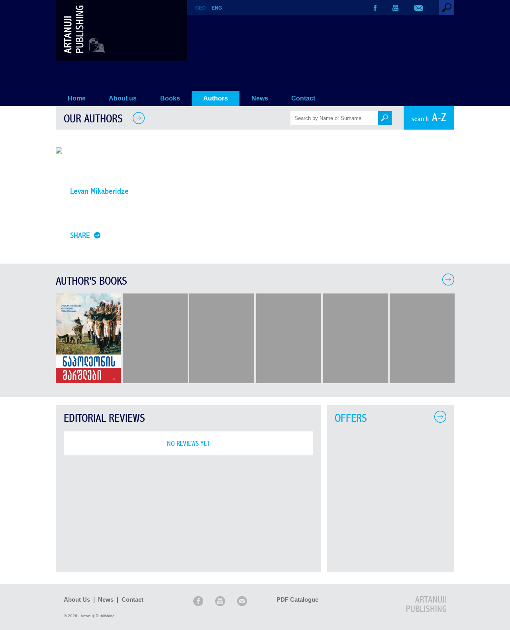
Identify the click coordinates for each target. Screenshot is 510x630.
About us (123, 98)
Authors (215, 98)
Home (77, 98)
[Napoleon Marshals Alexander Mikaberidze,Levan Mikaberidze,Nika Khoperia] (88, 381)
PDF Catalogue (297, 599)
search (429, 118)
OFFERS (351, 418)
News (259, 98)
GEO (200, 8)
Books (170, 98)
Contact (303, 98)
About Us (77, 599)
